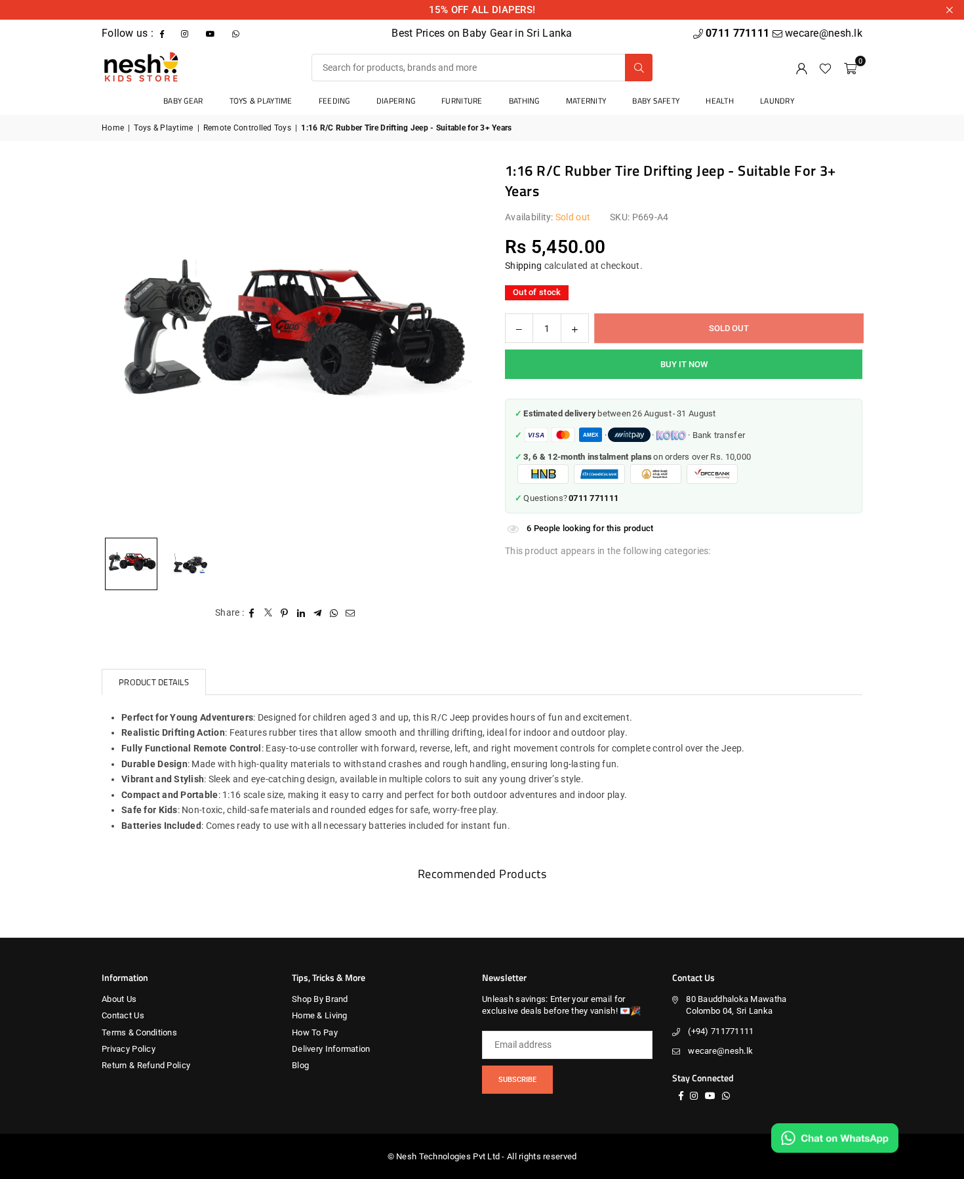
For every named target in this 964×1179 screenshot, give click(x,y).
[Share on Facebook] (252, 613)
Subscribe (517, 1079)
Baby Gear (183, 100)
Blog (300, 1065)
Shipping (523, 265)
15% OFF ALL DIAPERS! (482, 10)
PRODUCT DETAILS (154, 682)
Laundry (777, 100)
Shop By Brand (320, 999)
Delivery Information (331, 1049)
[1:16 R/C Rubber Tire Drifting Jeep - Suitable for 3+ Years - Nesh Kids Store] (190, 564)
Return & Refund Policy (146, 1065)
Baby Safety (655, 100)
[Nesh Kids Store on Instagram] (186, 33)
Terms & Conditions (139, 1032)
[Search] (639, 67)
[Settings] (801, 67)
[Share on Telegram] (318, 613)
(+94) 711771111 (720, 1031)
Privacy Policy (128, 1049)
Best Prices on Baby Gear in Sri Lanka (482, 33)
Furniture (462, 100)
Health (720, 100)
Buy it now (684, 364)
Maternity (586, 100)
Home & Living (320, 1015)
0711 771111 (739, 33)
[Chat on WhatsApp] (834, 1138)
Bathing (524, 100)
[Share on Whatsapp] (334, 613)
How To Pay (315, 1032)
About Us (119, 999)
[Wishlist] (825, 67)
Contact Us (123, 1015)
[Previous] (127, 345)
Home (113, 127)
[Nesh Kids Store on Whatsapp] (237, 33)
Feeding (334, 100)
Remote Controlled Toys (247, 127)
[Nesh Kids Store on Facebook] (163, 33)
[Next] (446, 345)
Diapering (396, 100)
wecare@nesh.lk (720, 1051)
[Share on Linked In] (301, 613)
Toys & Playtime (261, 100)
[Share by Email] (350, 613)
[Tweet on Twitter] (268, 613)
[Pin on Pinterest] (285, 613)
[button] (850, 67)
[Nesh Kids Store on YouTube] (212, 33)
